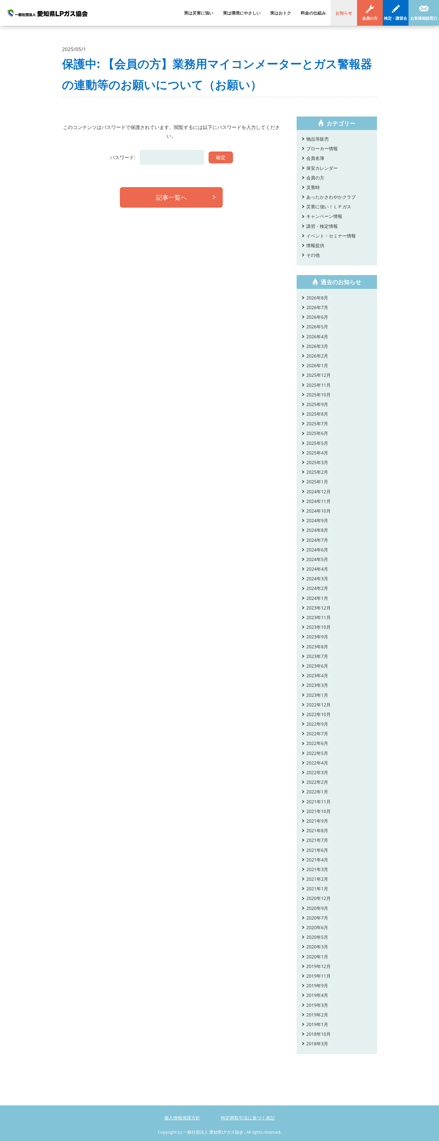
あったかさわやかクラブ (331, 197)
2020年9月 (317, 908)
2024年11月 (318, 501)
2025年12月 (318, 375)
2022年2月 (317, 782)
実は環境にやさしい (242, 13)
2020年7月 (317, 918)
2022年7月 (317, 733)
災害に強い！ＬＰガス (328, 206)
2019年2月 (317, 1015)
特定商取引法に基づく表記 (248, 1118)
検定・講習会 (395, 18)
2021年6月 (317, 850)
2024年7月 (317, 540)
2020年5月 (317, 937)
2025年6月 (317, 433)
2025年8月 (317, 414)
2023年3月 (317, 685)
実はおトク (280, 13)
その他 (313, 255)
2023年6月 (317, 666)
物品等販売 (317, 139)
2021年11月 (318, 802)
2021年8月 (317, 830)
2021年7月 (317, 840)
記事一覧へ (171, 197)
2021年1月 (317, 889)
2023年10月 (318, 627)
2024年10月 (318, 511)
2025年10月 (318, 395)
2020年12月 (318, 898)
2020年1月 (317, 957)
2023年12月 (318, 608)
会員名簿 (315, 158)
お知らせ (344, 13)
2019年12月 (318, 966)
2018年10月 (318, 1034)
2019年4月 (317, 995)
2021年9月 (317, 821)
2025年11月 (318, 385)
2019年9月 (317, 985)
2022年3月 (317, 772)
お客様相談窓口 (423, 18)
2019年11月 (318, 976)
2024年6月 (317, 550)
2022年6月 (317, 743)
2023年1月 (317, 695)
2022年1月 (317, 792)
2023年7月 (317, 656)
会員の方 (370, 18)
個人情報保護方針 (182, 1118)
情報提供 (315, 245)
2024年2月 (317, 588)
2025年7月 (317, 423)
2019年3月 (317, 1005)
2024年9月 (317, 520)
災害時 (313, 187)
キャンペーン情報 (324, 216)
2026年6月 (317, 317)
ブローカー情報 (322, 148)
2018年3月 (317, 1044)
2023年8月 (317, 647)
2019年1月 (317, 1024)
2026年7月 (317, 307)
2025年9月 (317, 404)
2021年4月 (317, 860)
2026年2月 (317, 356)
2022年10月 (318, 714)
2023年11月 (318, 617)
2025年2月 (317, 472)
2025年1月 (317, 482)
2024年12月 (318, 491)
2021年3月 (317, 869)
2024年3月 (317, 578)
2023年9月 (317, 637)
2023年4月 (317, 675)
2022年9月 (317, 724)
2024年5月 (317, 559)
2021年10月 (318, 811)
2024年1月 (317, 598)
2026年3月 (317, 346)
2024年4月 (317, 569)
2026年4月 (317, 336)
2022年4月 (317, 763)
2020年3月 (317, 947)
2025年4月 (317, 453)
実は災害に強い (198, 13)
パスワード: (123, 157)
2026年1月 (317, 365)
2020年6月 (317, 927)
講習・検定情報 (322, 226)
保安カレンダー (322, 168)
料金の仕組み (313, 13)
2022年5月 (317, 753)
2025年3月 (317, 462)
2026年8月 (317, 298)
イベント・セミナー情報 (331, 236)
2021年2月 (317, 879)
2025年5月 (317, 443)
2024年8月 (317, 530)
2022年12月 (318, 705)
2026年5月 (317, 327)
